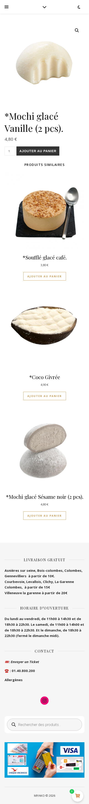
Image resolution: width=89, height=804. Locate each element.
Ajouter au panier (37, 151)
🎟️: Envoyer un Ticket (22, 661)
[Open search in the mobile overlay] (44, 724)
